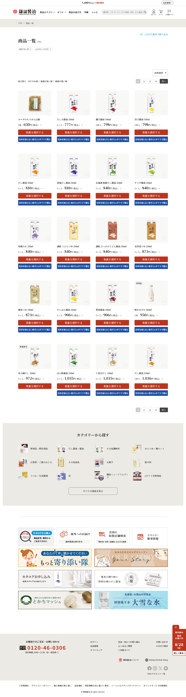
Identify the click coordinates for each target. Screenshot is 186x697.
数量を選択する (35, 132)
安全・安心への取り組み (129, 642)
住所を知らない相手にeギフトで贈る (34, 139)
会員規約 (78, 685)
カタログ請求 (162, 646)
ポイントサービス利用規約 (155, 685)
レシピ (95, 12)
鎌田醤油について (131, 659)
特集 (86, 12)
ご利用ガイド (124, 650)
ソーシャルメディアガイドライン (126, 685)
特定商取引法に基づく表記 (97, 685)
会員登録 (166, 2)
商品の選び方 (75, 12)
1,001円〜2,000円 (41, 49)
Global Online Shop (158, 659)
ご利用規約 (24, 685)
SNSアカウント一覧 (156, 673)
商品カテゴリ (46, 12)
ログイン (94, 642)
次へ (164, 81)
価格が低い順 (24, 49)
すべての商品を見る (93, 491)
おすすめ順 (33, 81)
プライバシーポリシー (41, 685)
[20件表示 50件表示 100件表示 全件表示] (160, 72)
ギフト (60, 12)
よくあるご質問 (125, 646)
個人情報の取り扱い (63, 685)
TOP (20, 23)
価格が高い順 (61, 81)
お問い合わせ (162, 642)
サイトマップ (96, 650)
